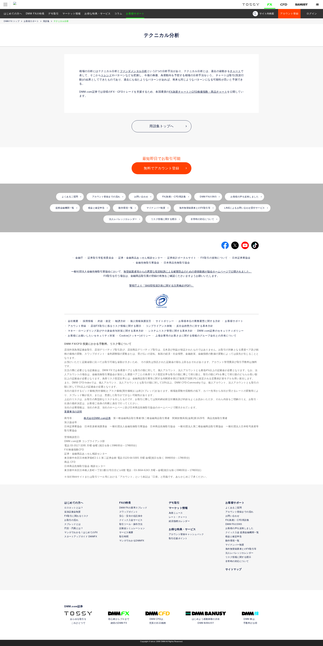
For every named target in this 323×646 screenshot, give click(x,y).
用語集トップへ (161, 126)
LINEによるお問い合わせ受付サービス (244, 208)
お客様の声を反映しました (244, 196)
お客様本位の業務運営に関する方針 (199, 321)
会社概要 (73, 321)
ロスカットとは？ (73, 507)
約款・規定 (104, 321)
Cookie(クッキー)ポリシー (135, 335)
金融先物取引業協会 (147, 262)
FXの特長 (125, 502)
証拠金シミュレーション (132, 528)
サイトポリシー (165, 321)
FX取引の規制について (214, 257)
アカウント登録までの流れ (106, 196)
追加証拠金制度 (72, 512)
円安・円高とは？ (73, 528)
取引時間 (124, 536)
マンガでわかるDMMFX (131, 540)
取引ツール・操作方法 (131, 524)
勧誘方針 (120, 321)
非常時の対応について (202, 219)
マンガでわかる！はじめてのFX (81, 532)
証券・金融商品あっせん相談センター (140, 257)
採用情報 (88, 321)
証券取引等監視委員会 (101, 257)
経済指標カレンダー (179, 521)
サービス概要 (126, 532)
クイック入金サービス (131, 520)
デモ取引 (53, 13)
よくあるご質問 (70, 196)
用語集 (46, 21)
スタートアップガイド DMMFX (80, 536)
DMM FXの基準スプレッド (133, 507)
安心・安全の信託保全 (131, 516)
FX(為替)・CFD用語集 (174, 196)
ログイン (312, 13)
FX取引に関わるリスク (76, 516)
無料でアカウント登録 (161, 168)
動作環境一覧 (126, 208)
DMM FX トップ (11, 21)
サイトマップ (233, 569)
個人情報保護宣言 (140, 321)
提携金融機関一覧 (65, 208)
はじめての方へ (13, 13)
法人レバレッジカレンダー (123, 219)
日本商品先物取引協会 (177, 262)
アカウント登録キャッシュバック (186, 534)
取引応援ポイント (178, 538)
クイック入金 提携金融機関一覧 (242, 532)
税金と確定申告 (96, 208)
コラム (118, 13)
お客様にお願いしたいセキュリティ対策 (91, 335)
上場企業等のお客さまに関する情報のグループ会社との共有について (195, 335)
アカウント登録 (289, 13)
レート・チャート (178, 517)
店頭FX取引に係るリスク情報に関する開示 (116, 325)
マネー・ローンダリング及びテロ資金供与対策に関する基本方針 (106, 330)
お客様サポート (135, 13)
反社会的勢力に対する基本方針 (194, 325)
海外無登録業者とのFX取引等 (194, 208)
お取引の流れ (71, 520)
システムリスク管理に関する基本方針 (170, 330)
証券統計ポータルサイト (181, 257)
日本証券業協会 (241, 257)
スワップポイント (128, 512)
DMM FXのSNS (208, 196)
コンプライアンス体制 (159, 325)
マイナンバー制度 (156, 208)
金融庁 (79, 257)
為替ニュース (176, 513)
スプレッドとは (72, 524)
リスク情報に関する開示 (164, 219)
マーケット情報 (71, 13)
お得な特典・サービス (97, 13)
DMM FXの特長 (35, 13)
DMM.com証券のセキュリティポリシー (220, 330)
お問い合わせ (141, 196)
